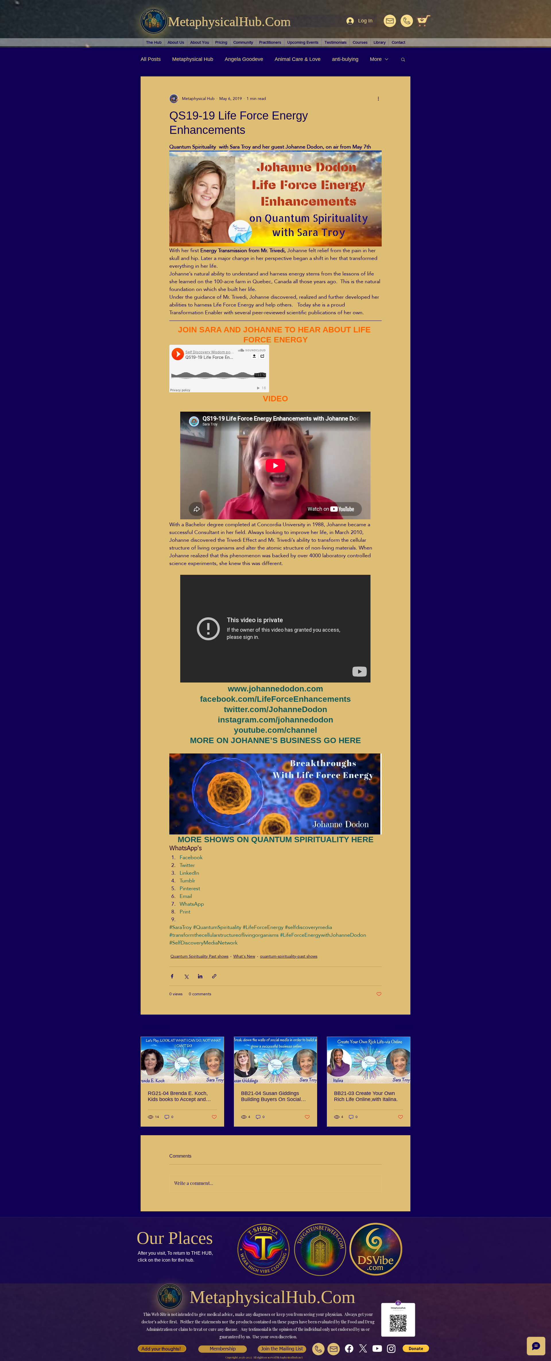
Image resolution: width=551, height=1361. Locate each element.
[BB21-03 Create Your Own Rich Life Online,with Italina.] (368, 1060)
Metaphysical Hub (192, 59)
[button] (403, 59)
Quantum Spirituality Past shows (199, 956)
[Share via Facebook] (172, 976)
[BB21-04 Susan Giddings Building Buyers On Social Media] (275, 1060)
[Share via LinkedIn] (200, 976)
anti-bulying (345, 59)
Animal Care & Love (298, 59)
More (376, 59)
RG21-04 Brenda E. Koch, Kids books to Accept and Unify (178, 1096)
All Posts (151, 59)
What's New (244, 956)
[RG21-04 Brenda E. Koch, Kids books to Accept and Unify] (182, 1060)
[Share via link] (214, 976)
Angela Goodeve (244, 59)
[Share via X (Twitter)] (186, 976)
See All (404, 1026)
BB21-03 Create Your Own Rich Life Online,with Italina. (366, 1096)
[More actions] (378, 98)
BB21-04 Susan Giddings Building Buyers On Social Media (271, 1096)
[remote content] (219, 369)
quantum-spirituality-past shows (288, 956)
